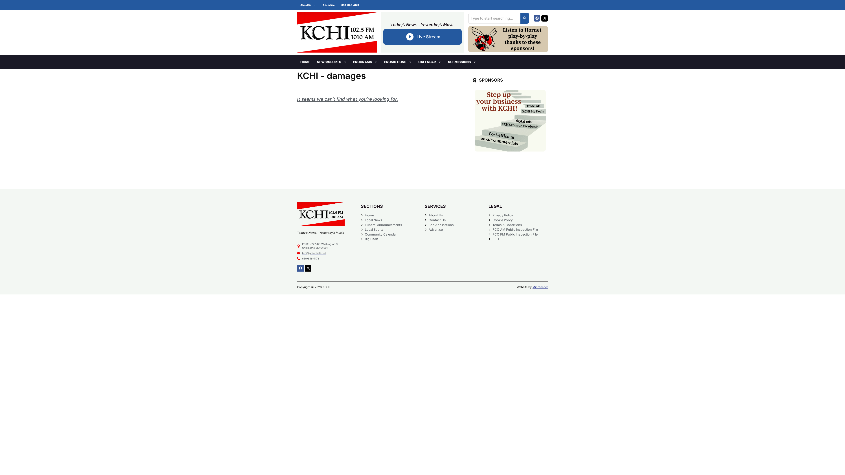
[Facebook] (537, 18)
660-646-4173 (350, 5)
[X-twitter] (544, 18)
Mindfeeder (540, 287)
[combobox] (494, 18)
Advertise (329, 5)
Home (305, 62)
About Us (305, 5)
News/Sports (329, 62)
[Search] (524, 18)
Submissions (459, 62)
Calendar (427, 62)
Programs (362, 62)
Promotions (395, 62)
